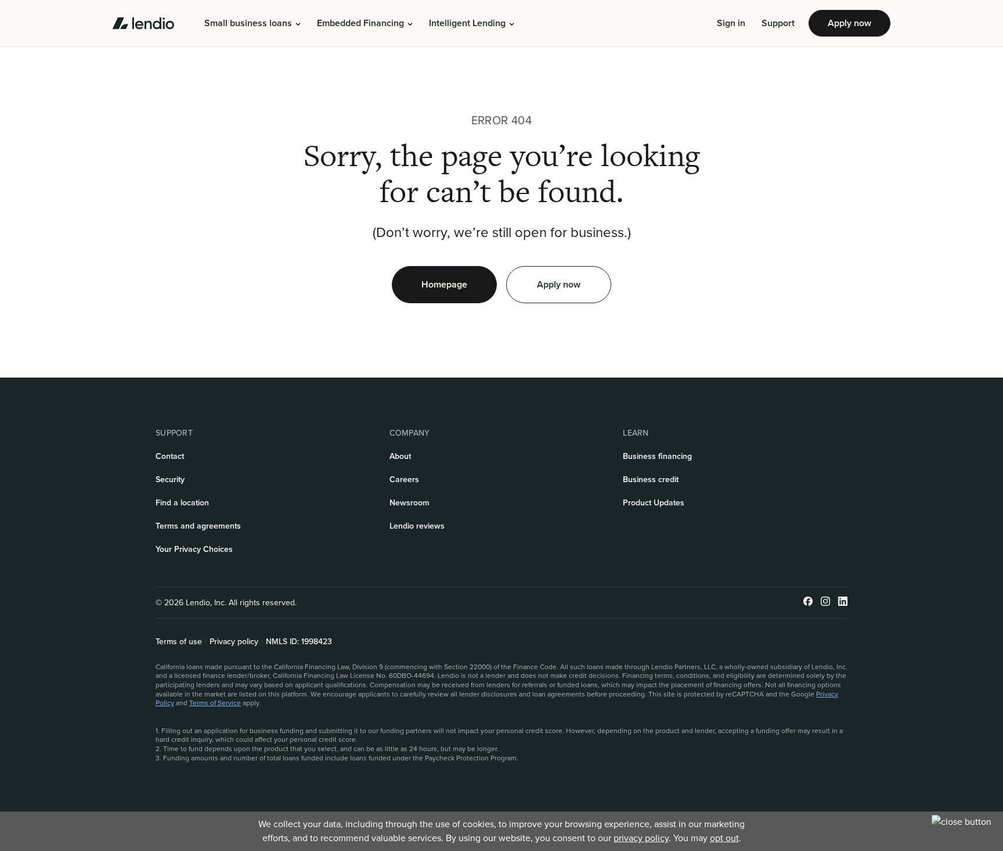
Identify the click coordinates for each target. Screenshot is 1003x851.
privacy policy (641, 838)
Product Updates (653, 503)
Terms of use (179, 642)
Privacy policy (234, 642)
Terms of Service (215, 703)
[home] (143, 23)
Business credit (651, 479)
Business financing (657, 456)
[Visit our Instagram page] (825, 603)
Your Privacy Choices (194, 549)
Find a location (182, 503)
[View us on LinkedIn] (842, 603)
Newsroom (409, 503)
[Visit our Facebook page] (808, 603)
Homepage (444, 284)
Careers (404, 479)
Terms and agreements (198, 526)
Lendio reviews (417, 526)
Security (170, 479)
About (400, 456)
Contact (170, 456)
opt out (724, 838)
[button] (252, 23)
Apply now (849, 23)
